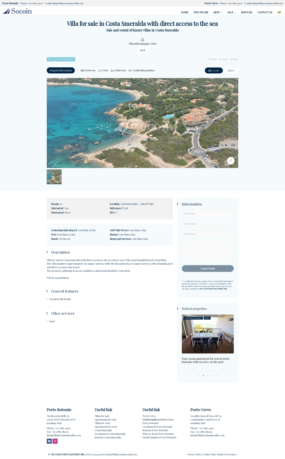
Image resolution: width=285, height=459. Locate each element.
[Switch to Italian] (279, 12)
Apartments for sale (105, 419)
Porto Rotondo (150, 423)
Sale (230, 12)
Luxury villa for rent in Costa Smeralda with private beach (205, 358)
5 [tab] (216, 375)
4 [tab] (212, 375)
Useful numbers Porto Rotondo (159, 437)
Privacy (229, 286)
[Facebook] (49, 441)
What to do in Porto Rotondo (158, 433)
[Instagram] (55, 441)
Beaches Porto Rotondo (155, 430)
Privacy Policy (194, 454)
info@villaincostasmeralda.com (68, 3)
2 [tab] (203, 375)
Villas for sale (102, 416)
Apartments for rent (106, 426)
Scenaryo (232, 454)
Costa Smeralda (103, 430)
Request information (61, 70)
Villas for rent (102, 423)
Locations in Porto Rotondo (157, 426)
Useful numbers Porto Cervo (158, 419)
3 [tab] (207, 375)
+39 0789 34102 (35, 3)
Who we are (201, 12)
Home (184, 12)
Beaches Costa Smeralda (108, 437)
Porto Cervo (149, 416)
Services (246, 12)
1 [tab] (198, 375)
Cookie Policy (210, 454)
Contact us (265, 12)
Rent (217, 12)
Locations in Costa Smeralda (110, 433)
